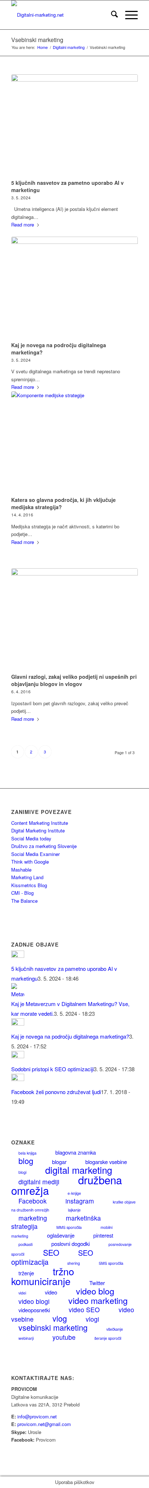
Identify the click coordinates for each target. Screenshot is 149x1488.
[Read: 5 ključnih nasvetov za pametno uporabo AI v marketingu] (17, 955)
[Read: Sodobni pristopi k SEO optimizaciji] (17, 1056)
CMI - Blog (22, 892)
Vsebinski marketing (37, 40)
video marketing (98, 1300)
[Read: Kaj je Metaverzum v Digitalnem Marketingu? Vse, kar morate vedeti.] (17, 994)
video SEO (84, 1309)
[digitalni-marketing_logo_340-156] (61, 14)
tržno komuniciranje (42, 1276)
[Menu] (128, 14)
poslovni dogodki (70, 1243)
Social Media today (31, 838)
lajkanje (74, 1210)
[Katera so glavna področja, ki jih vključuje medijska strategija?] (74, 442)
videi (22, 1293)
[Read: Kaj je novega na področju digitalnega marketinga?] (17, 1023)
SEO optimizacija (52, 1257)
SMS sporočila (111, 1263)
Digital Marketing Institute (38, 830)
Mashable (21, 869)
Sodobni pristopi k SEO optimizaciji (52, 1069)
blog (25, 1160)
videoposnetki (34, 1310)
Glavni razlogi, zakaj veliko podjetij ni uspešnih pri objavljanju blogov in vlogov (74, 680)
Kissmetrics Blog (29, 885)
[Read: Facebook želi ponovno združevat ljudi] (17, 1078)
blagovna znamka (75, 1152)
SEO (51, 1252)
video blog (95, 1291)
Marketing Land (27, 877)
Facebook (32, 1200)
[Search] (111, 14)
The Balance (24, 900)
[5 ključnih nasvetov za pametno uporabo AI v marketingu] (74, 125)
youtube (64, 1337)
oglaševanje (60, 1235)
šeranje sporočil (107, 1338)
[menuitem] (111, 14)
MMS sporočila (69, 1227)
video (51, 1292)
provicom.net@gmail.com (44, 1424)
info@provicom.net (37, 1416)
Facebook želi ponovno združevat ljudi (56, 1092)
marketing (32, 1217)
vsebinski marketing (53, 1327)
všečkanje (114, 1329)
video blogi (34, 1301)
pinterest (103, 1235)
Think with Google (30, 861)
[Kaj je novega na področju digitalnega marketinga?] (74, 288)
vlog (59, 1318)
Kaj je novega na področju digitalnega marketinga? (70, 1036)
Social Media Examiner (35, 854)
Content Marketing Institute (39, 822)
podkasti (25, 1244)
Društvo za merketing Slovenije (44, 846)
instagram (79, 1200)
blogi (22, 1172)
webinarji (26, 1338)
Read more (22, 224)
